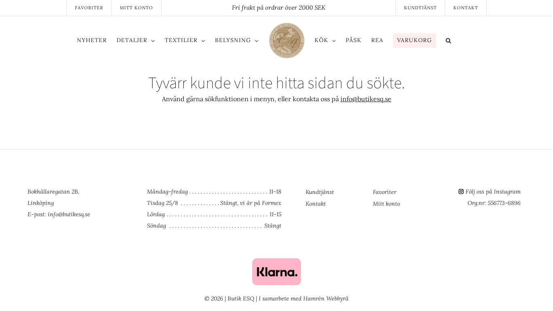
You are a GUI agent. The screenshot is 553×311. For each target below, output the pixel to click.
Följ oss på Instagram (493, 191)
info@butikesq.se (365, 99)
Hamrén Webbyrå (326, 298)
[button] (482, 42)
